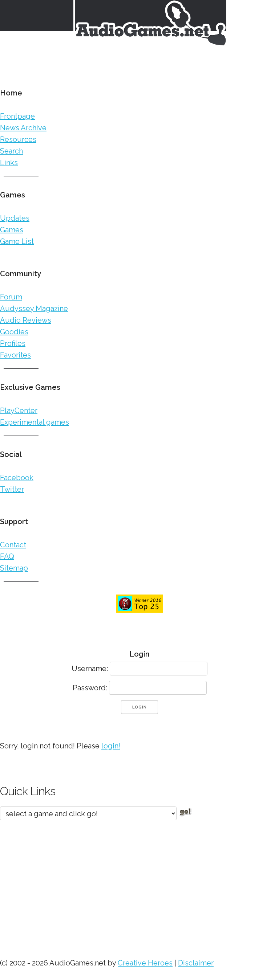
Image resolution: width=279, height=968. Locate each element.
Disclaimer (196, 963)
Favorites (15, 355)
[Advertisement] (139, 885)
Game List (17, 241)
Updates (14, 218)
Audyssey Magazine (34, 308)
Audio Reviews (25, 320)
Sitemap (14, 568)
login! (110, 746)
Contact (13, 544)
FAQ (7, 556)
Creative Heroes (145, 963)
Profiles (12, 343)
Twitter (12, 489)
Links (9, 162)
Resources (18, 139)
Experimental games (34, 422)
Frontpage (17, 116)
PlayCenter (18, 410)
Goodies (14, 331)
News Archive (23, 127)
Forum (11, 297)
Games (11, 229)
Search (11, 151)
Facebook (16, 477)
